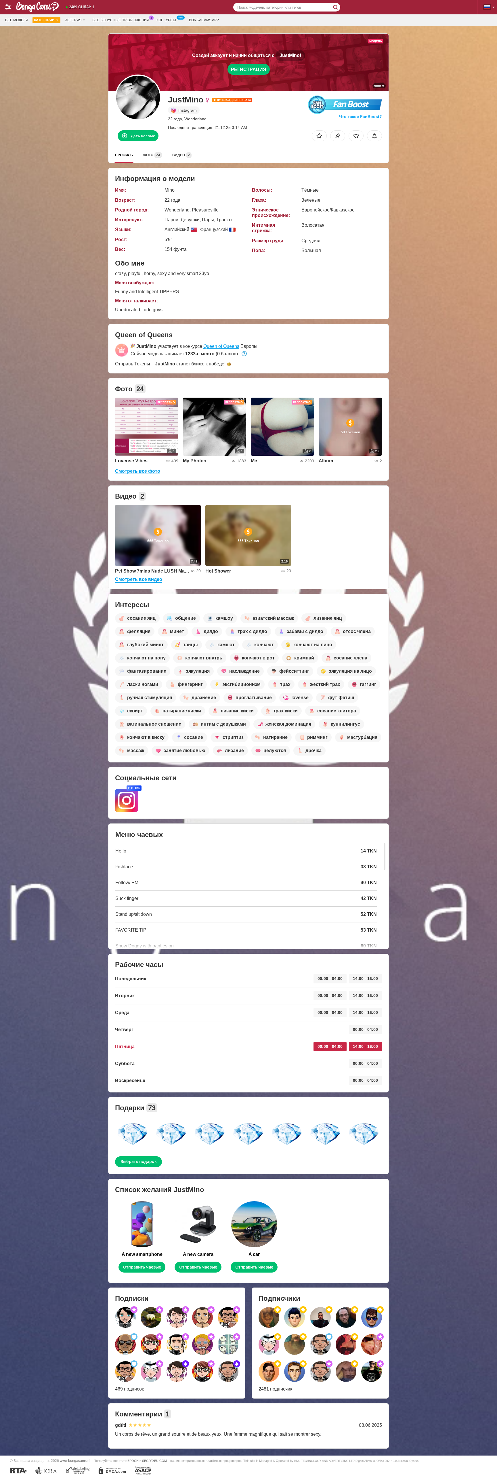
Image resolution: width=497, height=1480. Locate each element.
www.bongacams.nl (75, 1460)
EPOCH (133, 1460)
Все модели (16, 20)
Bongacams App (204, 20)
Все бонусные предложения (120, 20)
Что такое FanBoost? (360, 116)
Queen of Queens (221, 346)
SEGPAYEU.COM (154, 1460)
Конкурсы (166, 20)
